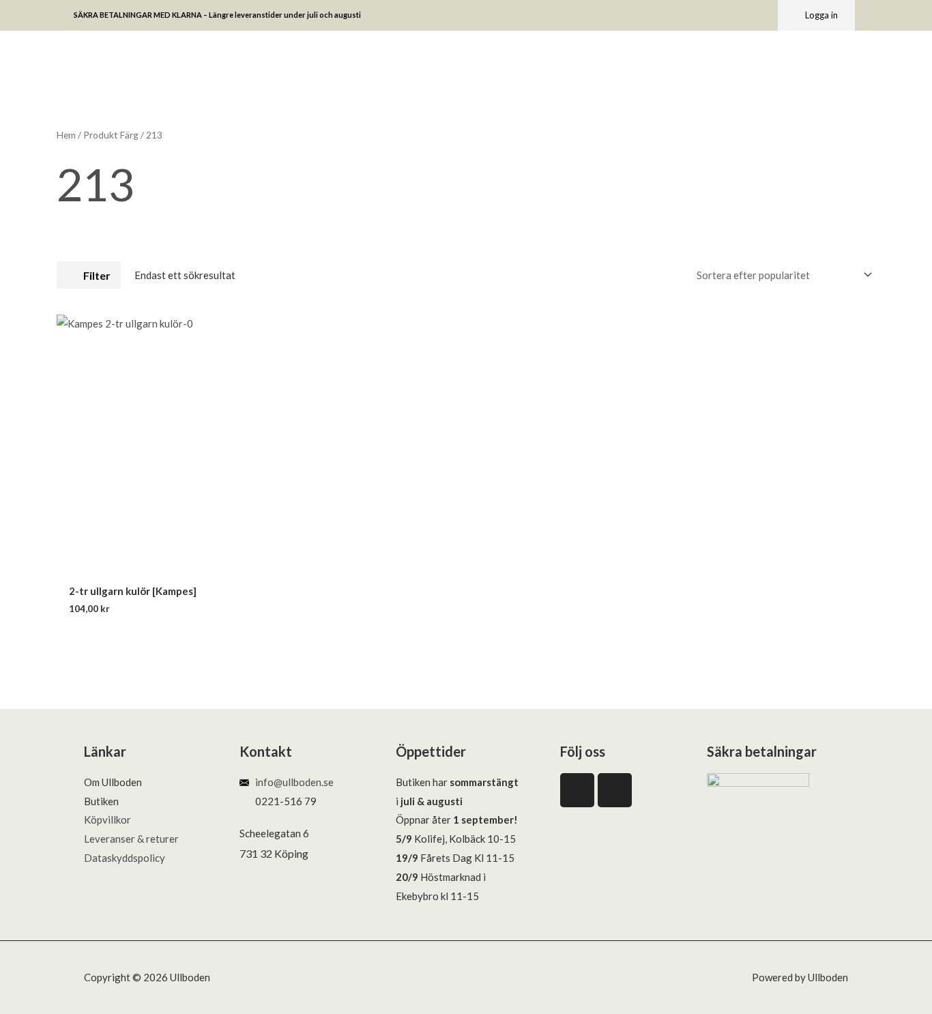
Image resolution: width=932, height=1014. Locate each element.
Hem (66, 135)
